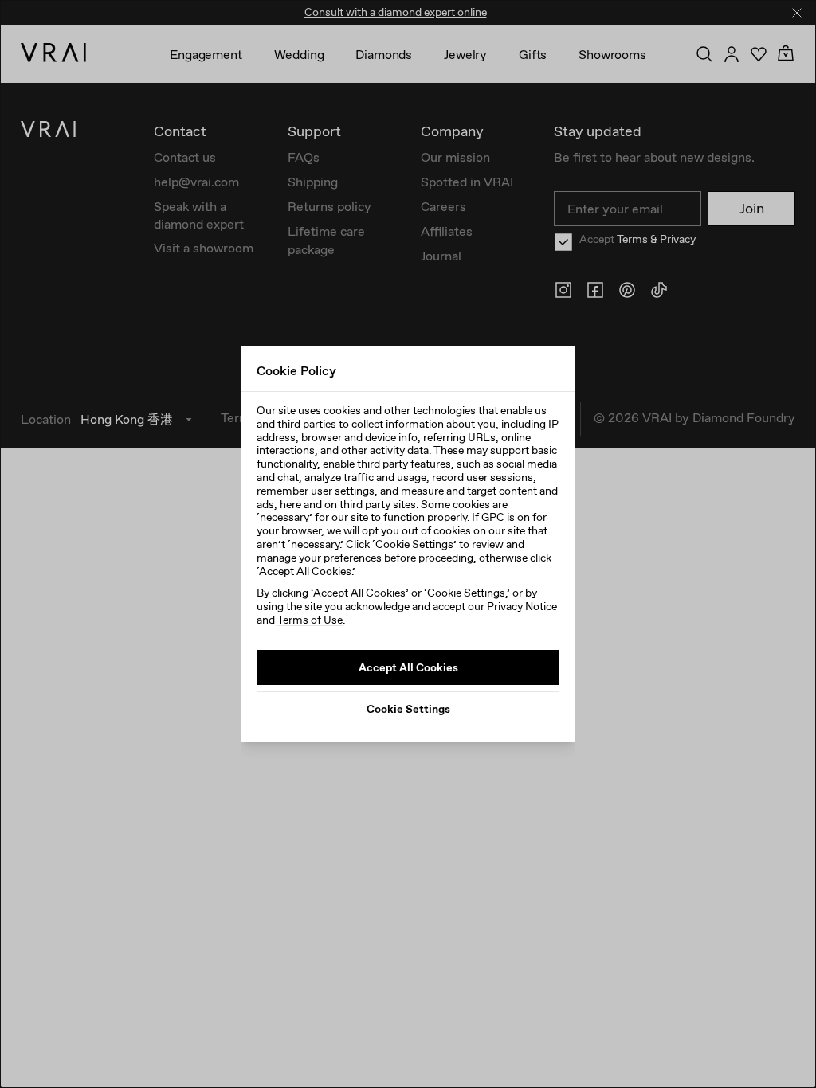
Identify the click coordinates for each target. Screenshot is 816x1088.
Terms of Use (310, 620)
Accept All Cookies (408, 667)
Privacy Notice (522, 606)
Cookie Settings (408, 709)
